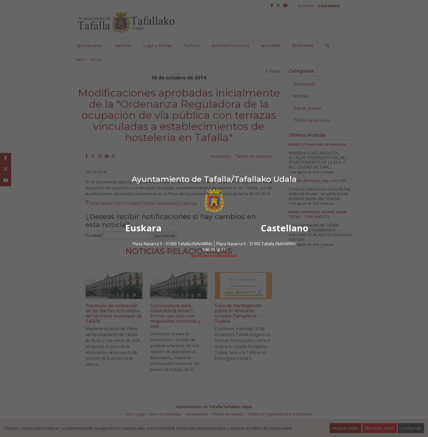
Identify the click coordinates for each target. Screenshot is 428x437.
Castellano (284, 228)
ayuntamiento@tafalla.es (214, 255)
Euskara (143, 228)
